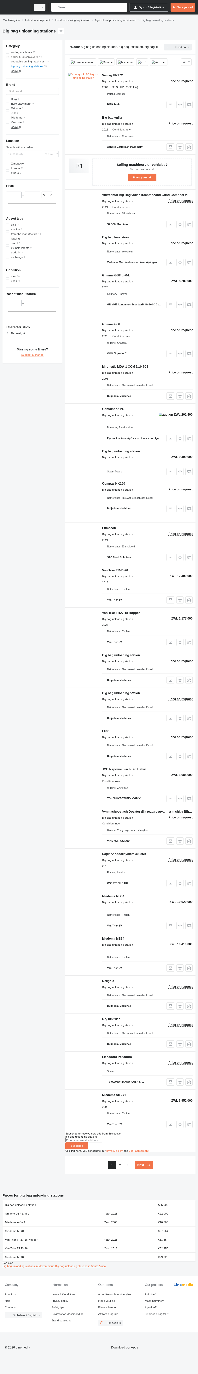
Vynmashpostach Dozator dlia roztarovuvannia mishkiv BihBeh (148, 811)
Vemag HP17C (112, 75)
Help (7, 1300)
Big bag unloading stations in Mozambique (29, 1265)
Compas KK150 (113, 483)
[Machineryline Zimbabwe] (16, 7)
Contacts (10, 1307)
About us (10, 1294)
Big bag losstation (115, 237)
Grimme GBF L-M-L (116, 275)
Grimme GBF (111, 324)
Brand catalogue (61, 1320)
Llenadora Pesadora (117, 1057)
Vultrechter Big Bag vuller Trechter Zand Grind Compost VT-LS (148, 195)
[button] (179, 104)
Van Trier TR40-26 (115, 570)
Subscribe (77, 1145)
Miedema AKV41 (114, 1095)
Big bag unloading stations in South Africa (80, 1265)
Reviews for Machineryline (67, 1313)
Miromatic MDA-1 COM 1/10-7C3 (125, 366)
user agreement (138, 1150)
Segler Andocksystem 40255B (124, 854)
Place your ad (142, 177)
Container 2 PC (113, 409)
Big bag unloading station (121, 451)
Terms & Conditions (63, 1294)
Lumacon (109, 528)
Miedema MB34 (113, 896)
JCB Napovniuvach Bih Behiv (124, 769)
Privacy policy (59, 1300)
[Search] (55, 7)
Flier (105, 731)
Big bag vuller (112, 117)
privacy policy (114, 1150)
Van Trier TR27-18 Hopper (121, 613)
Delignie (108, 981)
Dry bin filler (111, 1019)
